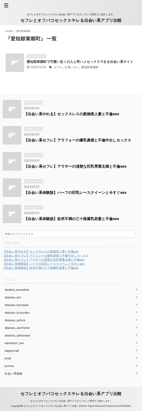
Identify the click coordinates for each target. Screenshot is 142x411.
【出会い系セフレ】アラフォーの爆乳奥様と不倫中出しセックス (77, 140)
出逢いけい (72, 67)
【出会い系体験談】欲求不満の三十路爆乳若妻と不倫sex (71, 218)
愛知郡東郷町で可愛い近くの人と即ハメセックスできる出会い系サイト (80, 62)
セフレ (58, 67)
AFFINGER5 (125, 405)
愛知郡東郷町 (90, 67)
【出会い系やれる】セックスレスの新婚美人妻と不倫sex (71, 114)
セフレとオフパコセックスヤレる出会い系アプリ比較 (71, 20)
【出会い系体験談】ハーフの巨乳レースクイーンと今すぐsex (75, 192)
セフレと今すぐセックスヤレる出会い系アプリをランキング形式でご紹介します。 (71, 400)
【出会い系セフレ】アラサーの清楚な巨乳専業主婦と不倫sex (75, 166)
